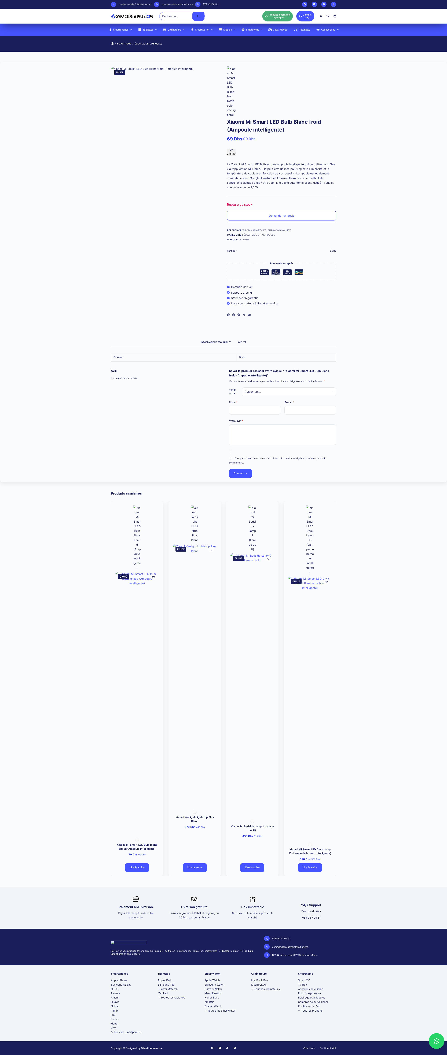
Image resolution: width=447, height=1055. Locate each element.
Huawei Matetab (168, 989)
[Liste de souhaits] (328, 16)
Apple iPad (164, 980)
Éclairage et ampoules (259, 234)
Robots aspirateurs (309, 993)
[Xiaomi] (231, 91)
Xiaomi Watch (212, 993)
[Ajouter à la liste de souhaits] (153, 577)
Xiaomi (244, 239)
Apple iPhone (119, 980)
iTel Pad (163, 993)
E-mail (289, 402)
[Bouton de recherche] (198, 16)
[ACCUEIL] (112, 43)
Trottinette (304, 29)
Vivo (113, 1028)
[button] (436, 1041)
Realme (115, 993)
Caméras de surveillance (313, 1002)
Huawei (115, 1002)
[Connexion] (321, 16)
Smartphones (121, 29)
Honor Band (211, 997)
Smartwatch (202, 29)
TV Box (302, 984)
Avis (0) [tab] (241, 342)
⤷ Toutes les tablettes (171, 997)
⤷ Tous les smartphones (126, 1032)
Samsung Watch (214, 984)
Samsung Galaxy (121, 984)
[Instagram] (314, 4)
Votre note (232, 392)
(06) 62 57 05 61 (210, 4)
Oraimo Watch (213, 1006)
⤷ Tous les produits (310, 1010)
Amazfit (209, 1002)
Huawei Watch (213, 989)
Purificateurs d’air (309, 1006)
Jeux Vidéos (280, 29)
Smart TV (304, 980)
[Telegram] (244, 314)
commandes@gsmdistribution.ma (177, 4)
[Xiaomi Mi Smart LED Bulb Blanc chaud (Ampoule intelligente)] (137, 702)
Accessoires (328, 29)
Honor (115, 1023)
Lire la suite (137, 867)
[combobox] (175, 16)
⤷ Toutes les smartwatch (220, 1010)
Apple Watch (212, 980)
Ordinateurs (174, 29)
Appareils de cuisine (310, 989)
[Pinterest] (233, 314)
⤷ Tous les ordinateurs (265, 989)
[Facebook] (304, 4)
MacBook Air (259, 984)
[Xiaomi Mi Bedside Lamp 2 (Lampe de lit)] (252, 684)
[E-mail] (249, 314)
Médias (227, 29)
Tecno (115, 1019)
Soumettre (240, 473)
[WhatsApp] (324, 4)
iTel (113, 1014)
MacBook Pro (259, 980)
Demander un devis (281, 215)
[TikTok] (333, 4)
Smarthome (252, 29)
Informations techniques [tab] (216, 342)
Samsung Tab (166, 984)
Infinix (114, 1010)
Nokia (114, 1006)
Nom (233, 402)
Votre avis (236, 420)
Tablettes (148, 29)
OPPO (114, 989)
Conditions (309, 1048)
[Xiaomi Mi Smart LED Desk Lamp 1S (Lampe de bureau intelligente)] (310, 707)
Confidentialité (328, 1048)
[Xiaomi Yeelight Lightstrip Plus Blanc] (195, 675)
